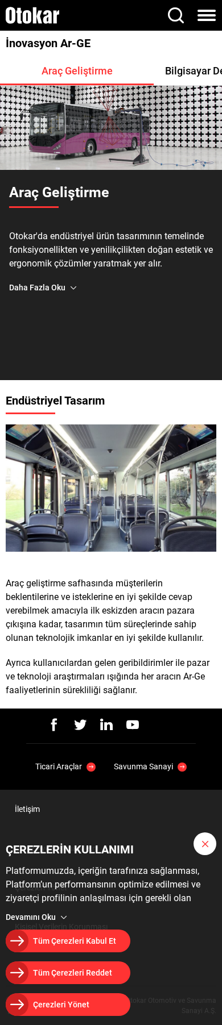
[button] (205, 843)
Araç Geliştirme (77, 71)
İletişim (27, 809)
